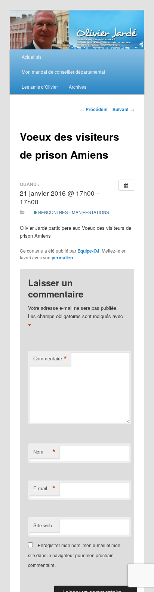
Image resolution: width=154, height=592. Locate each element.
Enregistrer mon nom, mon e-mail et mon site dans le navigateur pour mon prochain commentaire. (74, 555)
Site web (42, 525)
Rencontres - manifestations (73, 212)
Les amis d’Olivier (40, 86)
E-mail (44, 488)
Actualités (31, 57)
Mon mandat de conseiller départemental (63, 71)
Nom (44, 452)
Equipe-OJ (88, 250)
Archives (77, 86)
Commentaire (50, 358)
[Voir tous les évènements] (126, 185)
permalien (62, 257)
